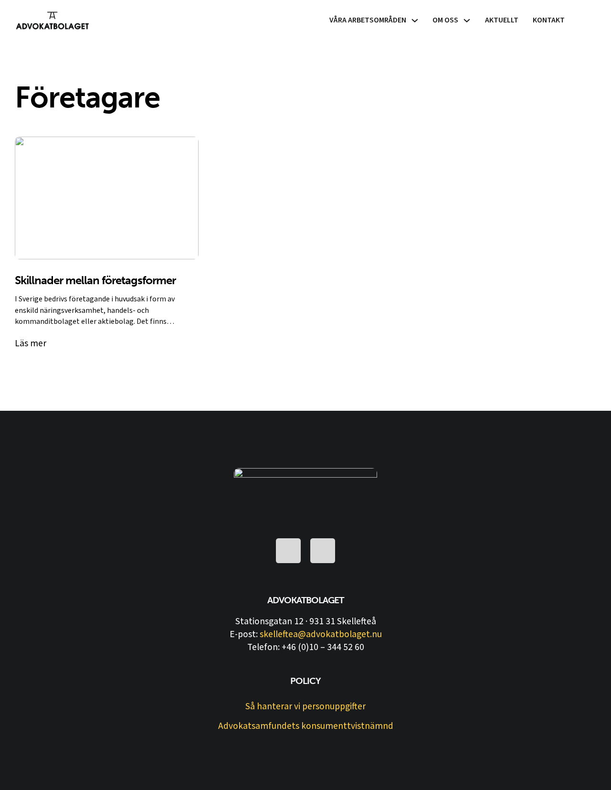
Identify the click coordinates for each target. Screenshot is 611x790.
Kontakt (549, 20)
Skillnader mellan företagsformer (95, 280)
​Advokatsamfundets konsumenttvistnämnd (305, 726)
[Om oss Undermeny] (467, 20)
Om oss (445, 20)
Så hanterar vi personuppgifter (305, 706)
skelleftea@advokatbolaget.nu (321, 634)
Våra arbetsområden (367, 20)
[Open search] (587, 20)
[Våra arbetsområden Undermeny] (415, 20)
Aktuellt (501, 20)
